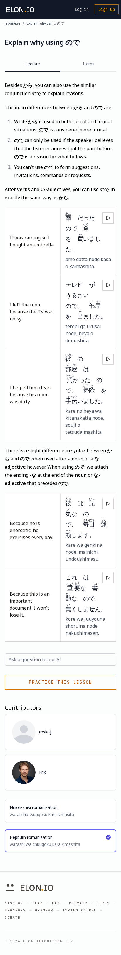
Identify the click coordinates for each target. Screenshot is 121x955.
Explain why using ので (45, 23)
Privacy (78, 903)
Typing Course (80, 910)
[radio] (60, 811)
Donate (13, 917)
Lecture (32, 63)
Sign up (106, 9)
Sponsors (15, 910)
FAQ (56, 903)
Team (37, 903)
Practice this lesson (60, 682)
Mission (14, 903)
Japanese (12, 23)
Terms (103, 903)
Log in (82, 9)
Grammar (44, 910)
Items (88, 63)
